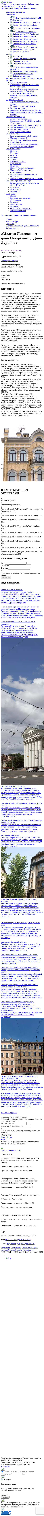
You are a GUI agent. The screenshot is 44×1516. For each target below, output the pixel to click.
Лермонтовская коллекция (20, 119)
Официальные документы (20, 209)
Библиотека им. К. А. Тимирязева (26, 22)
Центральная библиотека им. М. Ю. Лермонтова (27, 1273)
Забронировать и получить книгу (23, 140)
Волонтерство (16, 204)
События (9, 149)
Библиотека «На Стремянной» (28, 28)
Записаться (6, 577)
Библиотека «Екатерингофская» (25, 25)
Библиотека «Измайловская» (24, 36)
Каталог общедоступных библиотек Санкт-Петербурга (27, 1346)
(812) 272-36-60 (24, 1240)
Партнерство (16, 1248)
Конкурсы (14, 153)
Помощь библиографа (19, 138)
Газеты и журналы (17, 108)
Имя (2, 563)
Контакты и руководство (20, 198)
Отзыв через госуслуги (24, 1250)
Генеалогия (14, 191)
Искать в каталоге (27, 1472)
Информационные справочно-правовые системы (27, 1369)
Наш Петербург (12, 181)
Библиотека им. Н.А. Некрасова (25, 41)
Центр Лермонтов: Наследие (24, 59)
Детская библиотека (21, 52)
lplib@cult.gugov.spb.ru (25, 1244)
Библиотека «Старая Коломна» (25, 39)
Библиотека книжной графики (25, 71)
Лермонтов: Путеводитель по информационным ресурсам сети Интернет (23, 95)
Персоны (14, 157)
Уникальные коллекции (15, 117)
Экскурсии (14, 187)
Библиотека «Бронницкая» (23, 49)
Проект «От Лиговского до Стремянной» (21, 171)
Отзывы (13, 155)
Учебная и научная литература (22, 106)
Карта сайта (5, 1248)
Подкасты (14, 166)
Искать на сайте (10, 1472)
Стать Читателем (12, 134)
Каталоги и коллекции (15, 78)
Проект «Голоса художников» (22, 168)
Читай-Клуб (17, 56)
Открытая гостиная (20, 61)
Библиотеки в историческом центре (24, 184)
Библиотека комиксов (21, 76)
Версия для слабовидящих (11, 8)
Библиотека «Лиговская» (26, 32)
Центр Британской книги (23, 74)
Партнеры (14, 206)
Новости (13, 151)
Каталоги (9, 80)
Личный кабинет (29, 8)
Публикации (15, 189)
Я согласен (5, 1466)
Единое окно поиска (18, 83)
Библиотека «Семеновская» (27, 47)
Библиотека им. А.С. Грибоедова (26, 34)
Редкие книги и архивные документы (25, 110)
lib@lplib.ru (11, 1244)
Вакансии (14, 202)
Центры (9, 54)
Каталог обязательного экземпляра (24, 90)
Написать (5, 1497)
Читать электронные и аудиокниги (24, 144)
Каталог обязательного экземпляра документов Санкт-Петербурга (29, 1350)
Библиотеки (10, 12)
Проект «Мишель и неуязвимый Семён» (26, 179)
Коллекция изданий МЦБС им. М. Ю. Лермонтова (30, 1378)
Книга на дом (15, 142)
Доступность (15, 200)
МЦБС (13, 196)
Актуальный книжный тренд (22, 147)
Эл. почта (5, 566)
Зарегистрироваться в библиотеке (23, 136)
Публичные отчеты (18, 211)
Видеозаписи (15, 164)
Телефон (4, 568)
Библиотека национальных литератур (25, 125)
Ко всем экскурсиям (9, 1113)
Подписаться (6, 1135)
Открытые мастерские (22, 63)
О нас (8, 194)
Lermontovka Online (18, 162)
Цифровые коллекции (14, 100)
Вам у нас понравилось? (10, 1150)
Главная (9, 219)
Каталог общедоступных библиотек (24, 86)
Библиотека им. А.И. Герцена (24, 44)
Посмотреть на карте (9, 261)
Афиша (13, 159)
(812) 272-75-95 (11, 1240)
